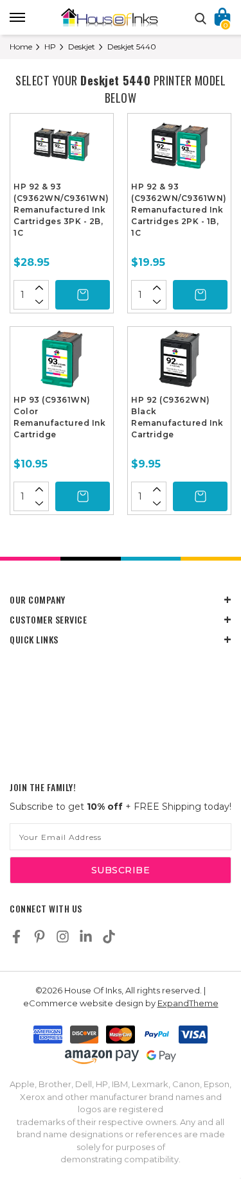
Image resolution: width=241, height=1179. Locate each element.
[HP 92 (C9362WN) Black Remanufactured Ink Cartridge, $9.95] (179, 362)
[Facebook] (16, 936)
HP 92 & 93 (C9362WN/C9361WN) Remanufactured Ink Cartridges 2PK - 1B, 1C (179, 210)
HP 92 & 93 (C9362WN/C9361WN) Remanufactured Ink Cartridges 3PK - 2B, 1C (61, 210)
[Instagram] (62, 936)
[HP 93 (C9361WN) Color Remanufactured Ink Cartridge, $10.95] (61, 362)
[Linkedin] (86, 936)
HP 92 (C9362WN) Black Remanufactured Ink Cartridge (177, 417)
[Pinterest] (39, 936)
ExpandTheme (188, 1003)
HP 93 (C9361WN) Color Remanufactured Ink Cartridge (59, 417)
